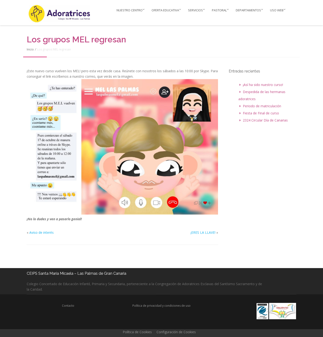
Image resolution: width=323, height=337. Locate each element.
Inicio (30, 49)
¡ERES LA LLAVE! (203, 232)
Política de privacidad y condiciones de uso (161, 306)
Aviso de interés (41, 232)
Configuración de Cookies (176, 332)
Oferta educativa (165, 10)
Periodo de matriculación (262, 106)
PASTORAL (219, 10)
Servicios (195, 10)
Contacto (68, 306)
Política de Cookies (137, 332)
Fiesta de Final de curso (261, 113)
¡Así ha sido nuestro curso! (263, 84)
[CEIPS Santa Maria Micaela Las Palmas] (60, 13)
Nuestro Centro (130, 10)
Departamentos (248, 10)
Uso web (277, 10)
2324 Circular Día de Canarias (265, 120)
